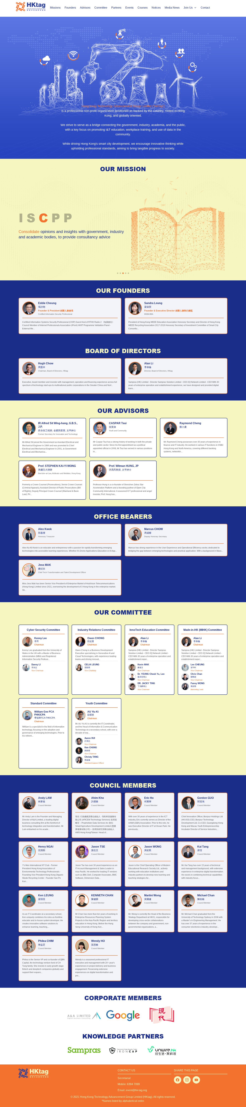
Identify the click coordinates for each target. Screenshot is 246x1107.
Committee (100, 7)
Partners (116, 7)
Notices (156, 7)
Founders (70, 7)
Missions (55, 7)
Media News (172, 7)
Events (129, 7)
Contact (205, 7)
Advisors (85, 7)
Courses (143, 7)
